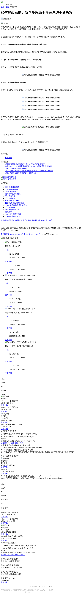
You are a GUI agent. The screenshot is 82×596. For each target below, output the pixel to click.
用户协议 (48, 220)
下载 (7, 250)
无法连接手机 (10, 196)
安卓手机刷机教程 (12, 189)
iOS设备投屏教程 (11, 192)
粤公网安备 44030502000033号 (12, 234)
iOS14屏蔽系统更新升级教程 (16, 168)
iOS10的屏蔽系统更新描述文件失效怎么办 (21, 173)
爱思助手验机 (10, 198)
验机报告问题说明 (12, 210)
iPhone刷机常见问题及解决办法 (17, 205)
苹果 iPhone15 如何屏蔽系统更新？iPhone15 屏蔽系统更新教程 (28, 166)
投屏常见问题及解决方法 (14, 203)
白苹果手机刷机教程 (12, 194)
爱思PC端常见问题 (30, 220)
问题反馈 (18, 220)
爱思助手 (8, 212)
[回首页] (3, 4)
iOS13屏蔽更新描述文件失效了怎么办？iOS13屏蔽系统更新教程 (29, 171)
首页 (2, 7)
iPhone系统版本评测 (12, 216)
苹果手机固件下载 (12, 201)
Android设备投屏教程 (13, 214)
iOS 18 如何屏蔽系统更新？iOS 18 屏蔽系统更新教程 (25, 164)
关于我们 (4, 220)
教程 (7, 7)
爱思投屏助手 (10, 207)
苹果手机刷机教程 (12, 187)
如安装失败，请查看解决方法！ (13, 443)
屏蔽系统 (8, 158)
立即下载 (8, 261)
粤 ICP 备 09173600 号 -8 (33, 234)
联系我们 (11, 220)
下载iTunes (41, 220)
